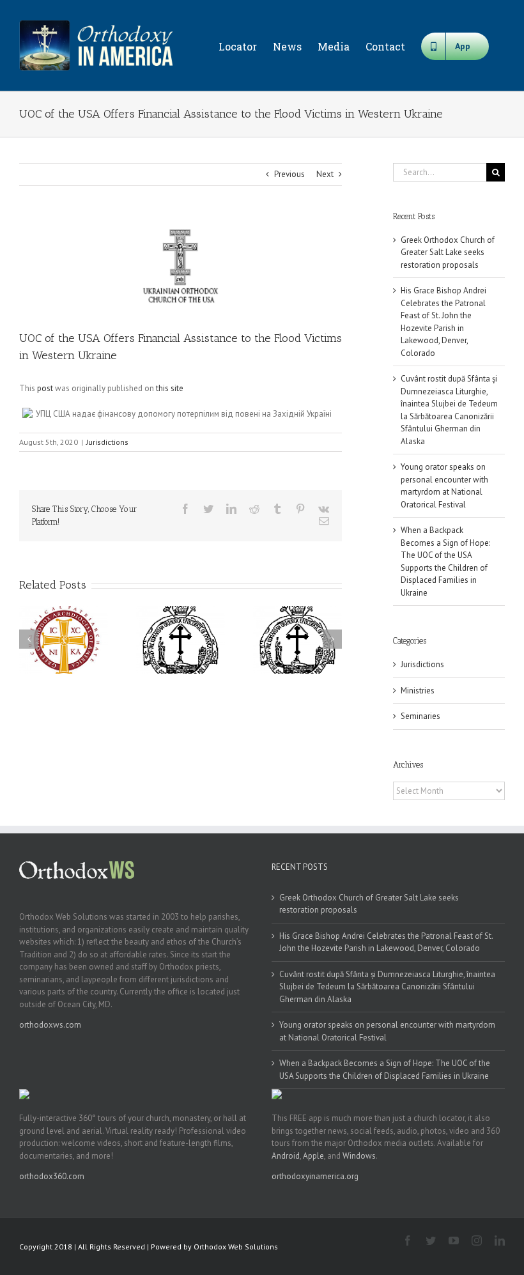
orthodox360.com (51, 1176)
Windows (359, 1155)
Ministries (418, 690)
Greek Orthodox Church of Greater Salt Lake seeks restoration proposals (448, 252)
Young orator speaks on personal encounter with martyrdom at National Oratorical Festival (387, 1031)
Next (325, 174)
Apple (313, 1155)
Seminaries (420, 716)
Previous (289, 174)
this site (169, 388)
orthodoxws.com (50, 1024)
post (45, 388)
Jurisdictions (107, 442)
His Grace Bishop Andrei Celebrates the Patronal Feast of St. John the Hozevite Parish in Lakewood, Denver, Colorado (386, 942)
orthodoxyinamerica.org (315, 1176)
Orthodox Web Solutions (236, 1246)
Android (286, 1155)
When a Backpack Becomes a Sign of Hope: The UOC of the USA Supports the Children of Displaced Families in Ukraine (384, 1069)
